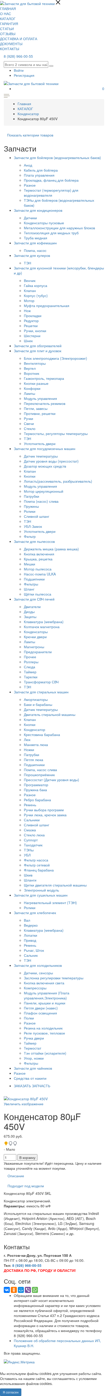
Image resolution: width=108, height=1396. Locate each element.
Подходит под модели (26, 1185)
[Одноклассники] (14, 1290)
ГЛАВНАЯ (8, 8)
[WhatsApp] (35, 1290)
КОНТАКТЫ (9, 48)
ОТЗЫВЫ (7, 33)
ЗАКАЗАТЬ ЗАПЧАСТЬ (32, 1085)
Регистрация (24, 75)
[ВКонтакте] (7, 1290)
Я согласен (11, 1392)
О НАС (5, 13)
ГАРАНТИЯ (9, 23)
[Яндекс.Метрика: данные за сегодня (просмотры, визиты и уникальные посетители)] (19, 1361)
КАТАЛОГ (8, 18)
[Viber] (28, 1290)
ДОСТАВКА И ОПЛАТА (18, 38)
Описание (16, 1175)
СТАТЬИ (7, 28)
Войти (19, 70)
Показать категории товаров (30, 134)
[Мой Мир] (21, 1290)
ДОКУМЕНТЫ (11, 43)
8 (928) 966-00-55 (18, 56)
